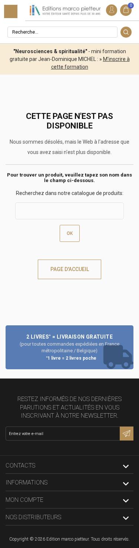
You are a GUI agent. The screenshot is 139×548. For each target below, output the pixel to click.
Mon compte (24, 499)
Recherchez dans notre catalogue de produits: (69, 193)
